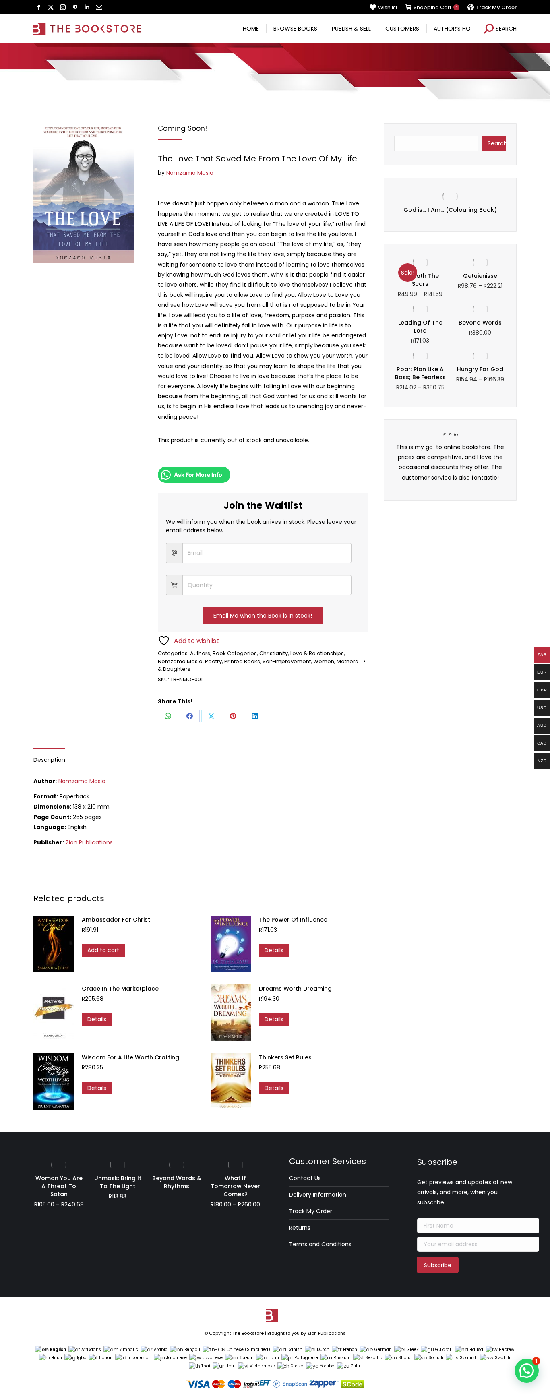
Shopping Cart (435, 7)
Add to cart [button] (103, 950)
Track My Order (310, 1211)
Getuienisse (480, 276)
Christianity (273, 653)
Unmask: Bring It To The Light (117, 1182)
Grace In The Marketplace (120, 988)
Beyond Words (480, 323)
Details (274, 950)
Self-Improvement (287, 661)
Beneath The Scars (420, 280)
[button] (527, 1371)
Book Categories (235, 653)
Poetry (213, 661)
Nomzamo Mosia (189, 173)
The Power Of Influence (293, 920)
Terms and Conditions (320, 1244)
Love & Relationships (317, 653)
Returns (299, 1228)
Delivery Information (317, 1195)
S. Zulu (450, 434)
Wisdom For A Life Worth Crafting (130, 1057)
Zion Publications (89, 842)
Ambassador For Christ (116, 920)
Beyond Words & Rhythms (176, 1182)
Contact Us (305, 1178)
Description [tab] (49, 760)
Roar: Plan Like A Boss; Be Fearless (420, 373)
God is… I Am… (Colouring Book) (450, 210)
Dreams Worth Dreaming (295, 988)
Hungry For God (480, 369)
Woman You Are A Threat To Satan (59, 1186)
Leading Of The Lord (420, 327)
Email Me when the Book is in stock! (262, 616)
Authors (200, 653)
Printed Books (242, 661)
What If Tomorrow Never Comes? (235, 1186)
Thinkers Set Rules (285, 1057)
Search (497, 143)
